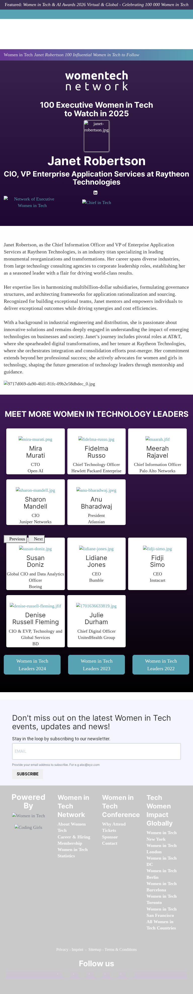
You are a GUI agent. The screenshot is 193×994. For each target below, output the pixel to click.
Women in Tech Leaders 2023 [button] (97, 664)
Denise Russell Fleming (35, 618)
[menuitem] (70, 843)
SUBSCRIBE (27, 774)
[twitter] (112, 975)
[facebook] (64, 975)
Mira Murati (35, 452)
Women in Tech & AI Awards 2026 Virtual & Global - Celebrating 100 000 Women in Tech (105, 4)
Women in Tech (18, 54)
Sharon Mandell (35, 502)
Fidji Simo (157, 561)
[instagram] (96, 975)
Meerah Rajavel (157, 452)
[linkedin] (80, 975)
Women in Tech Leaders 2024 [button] (32, 664)
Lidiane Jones (96, 561)
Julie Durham (96, 618)
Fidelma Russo (96, 452)
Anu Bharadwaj (96, 502)
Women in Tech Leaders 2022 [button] (161, 664)
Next (38, 538)
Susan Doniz (35, 561)
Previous (17, 538)
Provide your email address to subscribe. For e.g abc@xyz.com (56, 765)
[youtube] (127, 975)
